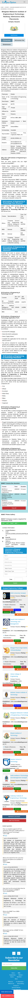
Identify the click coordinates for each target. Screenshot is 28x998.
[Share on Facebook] (13, 953)
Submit (15, 583)
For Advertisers (20, 981)
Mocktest (19, 976)
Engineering (12, 975)
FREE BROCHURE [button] (6, 992)
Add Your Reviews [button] (14, 820)
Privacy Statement (16, 989)
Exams (12, 976)
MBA (19, 973)
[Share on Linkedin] (18, 953)
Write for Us (11, 983)
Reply (5, 835)
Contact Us (16, 985)
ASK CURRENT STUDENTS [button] (8, 996)
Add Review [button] (14, 35)
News (16, 978)
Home (13, 973)
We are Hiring (20, 983)
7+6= (10, 579)
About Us (10, 981)
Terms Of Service (16, 987)
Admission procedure (14, 816)
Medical (20, 975)
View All (14, 508)
